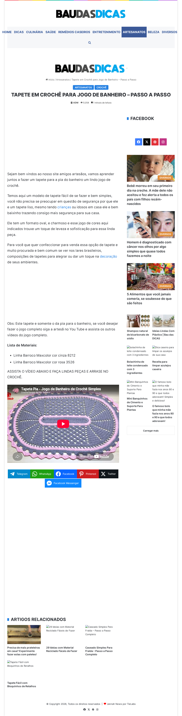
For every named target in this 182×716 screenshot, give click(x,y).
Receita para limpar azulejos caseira (161, 365)
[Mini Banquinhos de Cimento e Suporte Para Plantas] (138, 387)
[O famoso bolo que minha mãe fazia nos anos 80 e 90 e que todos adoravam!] (163, 391)
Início (51, 79)
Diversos (169, 32)
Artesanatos (134, 32)
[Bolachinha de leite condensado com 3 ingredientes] (138, 352)
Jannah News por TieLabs (121, 703)
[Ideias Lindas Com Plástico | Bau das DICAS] (163, 321)
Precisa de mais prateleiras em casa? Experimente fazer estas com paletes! (23, 651)
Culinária (34, 32)
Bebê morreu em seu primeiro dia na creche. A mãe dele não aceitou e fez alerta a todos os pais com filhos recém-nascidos (150, 195)
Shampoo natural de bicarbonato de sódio (138, 334)
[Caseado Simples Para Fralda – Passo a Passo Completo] (102, 634)
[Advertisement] (63, 142)
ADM (75, 102)
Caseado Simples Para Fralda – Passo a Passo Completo (99, 651)
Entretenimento (106, 32)
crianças (64, 207)
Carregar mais (151, 430)
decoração (108, 256)
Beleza (153, 32)
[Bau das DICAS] (91, 14)
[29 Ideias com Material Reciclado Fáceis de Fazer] (63, 634)
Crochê (101, 87)
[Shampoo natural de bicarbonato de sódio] (138, 321)
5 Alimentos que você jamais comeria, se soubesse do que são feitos (149, 298)
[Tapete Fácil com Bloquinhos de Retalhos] (24, 669)
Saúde (51, 32)
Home (7, 32)
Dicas (19, 32)
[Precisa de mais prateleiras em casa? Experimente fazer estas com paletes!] (24, 634)
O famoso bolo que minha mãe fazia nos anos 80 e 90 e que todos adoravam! (163, 413)
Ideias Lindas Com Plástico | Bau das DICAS (163, 334)
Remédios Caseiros (74, 32)
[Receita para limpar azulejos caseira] (163, 352)
